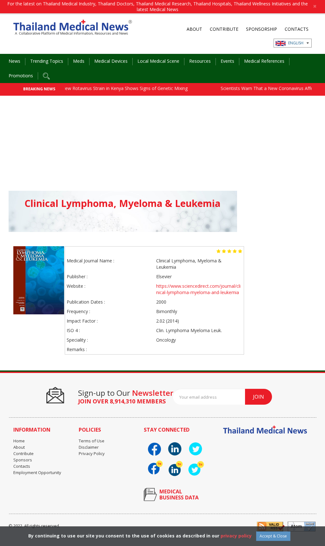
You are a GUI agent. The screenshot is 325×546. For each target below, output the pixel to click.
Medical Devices (111, 61)
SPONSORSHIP (261, 29)
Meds (78, 61)
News (14, 61)
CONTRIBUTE (224, 29)
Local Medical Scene (158, 61)
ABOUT (194, 29)
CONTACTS (296, 29)
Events (227, 61)
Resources (200, 61)
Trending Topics (46, 61)
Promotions (21, 76)
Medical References (264, 61)
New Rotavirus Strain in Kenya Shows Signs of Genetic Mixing (117, 88)
